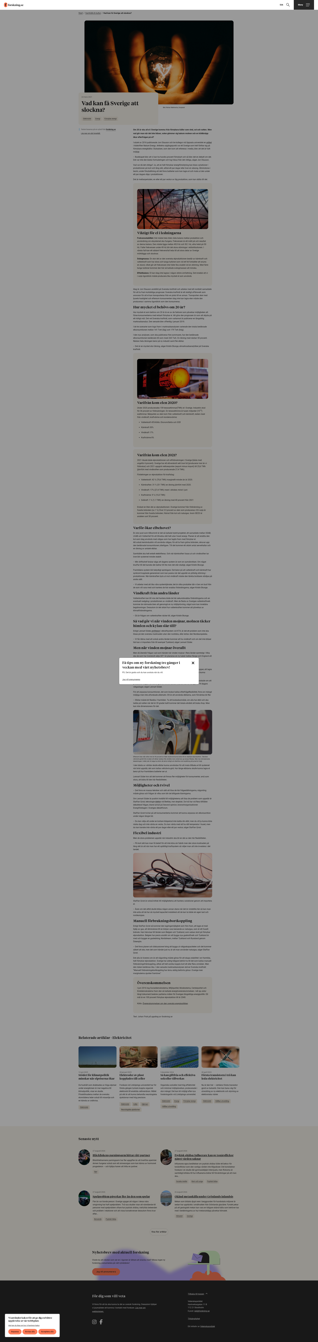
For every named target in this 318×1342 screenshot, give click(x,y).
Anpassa (15, 1331)
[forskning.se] (11, 4)
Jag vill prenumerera (131, 679)
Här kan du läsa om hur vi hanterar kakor (24, 1325)
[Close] (193, 663)
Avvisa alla (30, 1331)
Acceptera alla (47, 1331)
